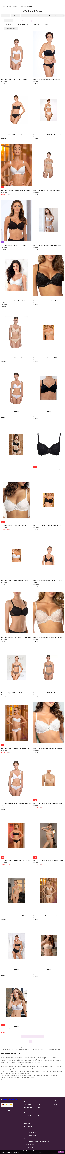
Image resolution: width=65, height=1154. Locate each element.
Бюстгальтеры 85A (17, 1080)
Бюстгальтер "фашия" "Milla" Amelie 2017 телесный (47, 190)
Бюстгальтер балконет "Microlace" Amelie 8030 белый (15, 190)
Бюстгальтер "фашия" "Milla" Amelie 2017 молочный (47, 135)
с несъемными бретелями (29, 15)
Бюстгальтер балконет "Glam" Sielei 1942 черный (46, 470)
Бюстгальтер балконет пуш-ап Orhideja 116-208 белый (47, 748)
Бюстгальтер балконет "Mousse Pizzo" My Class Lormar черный (47, 413)
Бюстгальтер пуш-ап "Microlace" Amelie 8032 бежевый (15, 916)
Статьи (39, 1112)
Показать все (33, 1037)
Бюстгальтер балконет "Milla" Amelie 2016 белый (14, 413)
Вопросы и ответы (56, 1104)
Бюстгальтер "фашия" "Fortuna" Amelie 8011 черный (47, 525)
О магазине (40, 1110)
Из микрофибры (48, 15)
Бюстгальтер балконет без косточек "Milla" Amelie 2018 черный (48, 581)
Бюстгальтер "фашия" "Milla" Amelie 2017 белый (14, 79)
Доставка (40, 1101)
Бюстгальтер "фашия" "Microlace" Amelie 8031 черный (15, 860)
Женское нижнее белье (13, 6)
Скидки (39, 1107)
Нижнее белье (27, 1112)
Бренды (39, 1115)
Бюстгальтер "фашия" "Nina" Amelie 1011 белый (14, 1028)
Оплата (39, 1104)
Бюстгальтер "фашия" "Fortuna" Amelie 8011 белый (14, 580)
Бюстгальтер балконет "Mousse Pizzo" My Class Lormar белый (15, 301)
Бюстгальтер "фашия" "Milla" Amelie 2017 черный (14, 135)
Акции (25, 1121)
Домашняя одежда (28, 1101)
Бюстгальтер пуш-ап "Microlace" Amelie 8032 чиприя (47, 916)
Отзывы (39, 1118)
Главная (3, 6)
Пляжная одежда (28, 1107)
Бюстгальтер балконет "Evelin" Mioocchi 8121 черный (15, 470)
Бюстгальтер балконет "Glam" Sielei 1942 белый (14, 525)
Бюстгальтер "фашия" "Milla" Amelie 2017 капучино (47, 693)
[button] (1, 15)
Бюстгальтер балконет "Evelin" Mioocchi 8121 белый (47, 245)
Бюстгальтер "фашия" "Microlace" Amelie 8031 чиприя (47, 803)
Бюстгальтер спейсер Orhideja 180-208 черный (13, 245)
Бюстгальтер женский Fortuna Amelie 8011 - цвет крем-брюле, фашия (48, 971)
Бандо (40, 15)
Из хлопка (58, 15)
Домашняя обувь (28, 1126)
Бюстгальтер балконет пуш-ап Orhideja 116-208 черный (48, 300)
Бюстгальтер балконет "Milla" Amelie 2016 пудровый (15, 358)
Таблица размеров (56, 1101)
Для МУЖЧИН (27, 1123)
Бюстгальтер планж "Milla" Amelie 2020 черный (13, 971)
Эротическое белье (28, 1110)
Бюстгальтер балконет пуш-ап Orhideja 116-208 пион (47, 637)
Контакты (40, 1121)
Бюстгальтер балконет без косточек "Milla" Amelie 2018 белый (16, 804)
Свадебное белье (28, 1104)
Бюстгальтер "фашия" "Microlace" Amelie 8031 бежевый (48, 860)
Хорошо (61, 1151)
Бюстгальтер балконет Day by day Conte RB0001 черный (16, 637)
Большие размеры (28, 1115)
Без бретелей (15, 15)
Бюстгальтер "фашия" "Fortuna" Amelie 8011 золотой (47, 358)
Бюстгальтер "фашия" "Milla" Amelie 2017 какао (13, 693)
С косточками (5, 15)
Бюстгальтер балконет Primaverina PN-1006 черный (47, 79)
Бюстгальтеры (25, 6)
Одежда (26, 1118)
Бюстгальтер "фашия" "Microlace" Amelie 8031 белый (15, 748)
